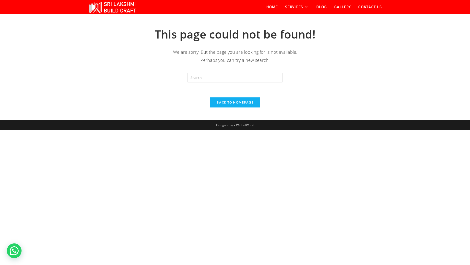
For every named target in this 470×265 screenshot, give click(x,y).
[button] (14, 250)
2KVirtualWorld (244, 125)
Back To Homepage (235, 102)
